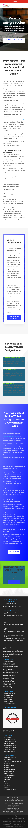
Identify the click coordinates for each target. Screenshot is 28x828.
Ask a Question (14, 551)
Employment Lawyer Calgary (10, 749)
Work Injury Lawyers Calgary (10, 747)
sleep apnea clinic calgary (8, 687)
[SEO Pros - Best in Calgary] (12, 718)
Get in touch (14, 582)
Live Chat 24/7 (7, 785)
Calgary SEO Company (8, 701)
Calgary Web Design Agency (9, 683)
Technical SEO (7, 763)
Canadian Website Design (9, 693)
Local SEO (6, 783)
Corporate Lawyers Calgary (9, 751)
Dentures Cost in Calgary (8, 661)
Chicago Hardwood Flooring (9, 663)
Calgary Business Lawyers (8, 669)
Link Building (6, 781)
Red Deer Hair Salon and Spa (9, 681)
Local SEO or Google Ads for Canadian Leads (13, 640)
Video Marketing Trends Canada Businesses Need (14, 638)
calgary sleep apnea (7, 686)
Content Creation (7, 777)
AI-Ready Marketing (8, 759)
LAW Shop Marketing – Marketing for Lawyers (12, 677)
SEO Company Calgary (7, 731)
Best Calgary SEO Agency (8, 730)
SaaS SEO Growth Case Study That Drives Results (14, 619)
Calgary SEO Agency (8, 699)
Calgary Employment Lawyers (9, 670)
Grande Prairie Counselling (8, 678)
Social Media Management (9, 703)
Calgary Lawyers (7, 737)
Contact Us (6, 787)
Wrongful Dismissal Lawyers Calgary (10, 666)
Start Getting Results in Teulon (14, 40)
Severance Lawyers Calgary (9, 739)
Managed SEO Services (8, 773)
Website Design (7, 779)
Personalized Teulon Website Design (14, 70)
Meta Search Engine (8, 697)
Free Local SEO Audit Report (10, 757)
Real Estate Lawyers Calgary (9, 675)
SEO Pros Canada (15, 824)
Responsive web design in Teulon (11, 436)
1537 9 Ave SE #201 (7, 606)
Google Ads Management (9, 769)
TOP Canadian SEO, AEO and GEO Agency (12, 761)
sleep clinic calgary (7, 684)
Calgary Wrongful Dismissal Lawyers (10, 672)
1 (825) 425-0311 (13, 603)
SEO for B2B (6, 767)
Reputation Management (9, 771)
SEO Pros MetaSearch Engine (10, 789)
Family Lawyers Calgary (8, 667)
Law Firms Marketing (8, 695)
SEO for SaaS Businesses (9, 765)
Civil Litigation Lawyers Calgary (9, 674)
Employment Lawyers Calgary (9, 664)
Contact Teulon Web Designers (14, 317)
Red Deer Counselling (7, 680)
